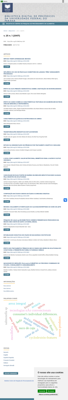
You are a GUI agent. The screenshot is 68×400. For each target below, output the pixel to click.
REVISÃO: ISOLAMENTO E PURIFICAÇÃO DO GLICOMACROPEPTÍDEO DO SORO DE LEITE (32, 207)
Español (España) (9, 357)
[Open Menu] (3, 23)
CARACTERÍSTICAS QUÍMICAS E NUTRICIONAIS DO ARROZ (22, 119)
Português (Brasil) (9, 365)
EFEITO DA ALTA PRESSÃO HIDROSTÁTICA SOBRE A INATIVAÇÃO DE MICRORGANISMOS (32, 89)
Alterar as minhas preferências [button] (48, 394)
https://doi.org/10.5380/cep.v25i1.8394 (18, 121)
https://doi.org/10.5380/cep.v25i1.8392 (18, 91)
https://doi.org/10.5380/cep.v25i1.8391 (18, 76)
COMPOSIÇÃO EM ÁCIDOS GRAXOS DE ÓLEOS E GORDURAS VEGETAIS (26, 193)
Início (5, 31)
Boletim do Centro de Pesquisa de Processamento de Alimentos (30, 23)
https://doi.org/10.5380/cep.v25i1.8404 (18, 267)
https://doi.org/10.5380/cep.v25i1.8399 (18, 196)
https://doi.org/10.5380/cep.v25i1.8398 (18, 179)
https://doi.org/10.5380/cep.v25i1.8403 (18, 252)
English (6, 355)
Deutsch (6, 352)
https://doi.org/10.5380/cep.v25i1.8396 (18, 147)
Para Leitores (7, 286)
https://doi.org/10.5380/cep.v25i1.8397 (18, 162)
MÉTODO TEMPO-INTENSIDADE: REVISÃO (17, 59)
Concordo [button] (42, 391)
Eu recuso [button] (51, 391)
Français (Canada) (9, 360)
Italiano (6, 363)
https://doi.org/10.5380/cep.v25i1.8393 (18, 106)
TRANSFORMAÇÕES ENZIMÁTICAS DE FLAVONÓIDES (21, 132)
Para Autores (7, 288)
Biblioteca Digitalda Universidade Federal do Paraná (30, 18)
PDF (7, 66)
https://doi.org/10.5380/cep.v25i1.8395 (18, 134)
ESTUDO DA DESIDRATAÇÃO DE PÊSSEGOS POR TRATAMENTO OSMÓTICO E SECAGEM (32, 145)
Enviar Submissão (11, 373)
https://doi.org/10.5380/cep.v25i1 (16, 41)
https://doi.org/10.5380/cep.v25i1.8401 (18, 224)
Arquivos (11, 31)
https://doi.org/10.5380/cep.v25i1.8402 (18, 237)
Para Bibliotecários (9, 291)
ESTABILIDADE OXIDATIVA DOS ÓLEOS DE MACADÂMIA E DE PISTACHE (27, 235)
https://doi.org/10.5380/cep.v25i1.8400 (18, 209)
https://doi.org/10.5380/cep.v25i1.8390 (18, 61)
